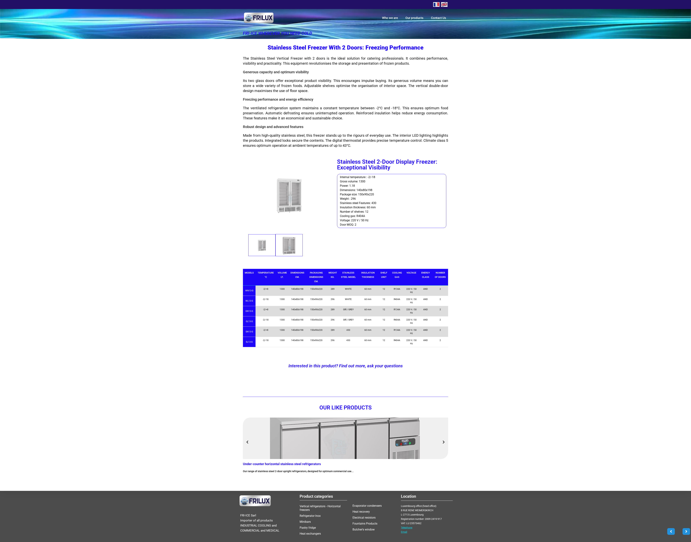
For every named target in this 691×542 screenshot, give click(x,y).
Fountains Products (365, 523)
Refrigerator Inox (310, 516)
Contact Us (438, 18)
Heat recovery (361, 511)
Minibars (305, 521)
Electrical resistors (364, 517)
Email (404, 531)
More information (258, 478)
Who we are (390, 18)
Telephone (406, 527)
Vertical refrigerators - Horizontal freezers (320, 508)
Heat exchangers (310, 533)
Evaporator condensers (367, 505)
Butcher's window (364, 529)
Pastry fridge (308, 527)
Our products (414, 18)
